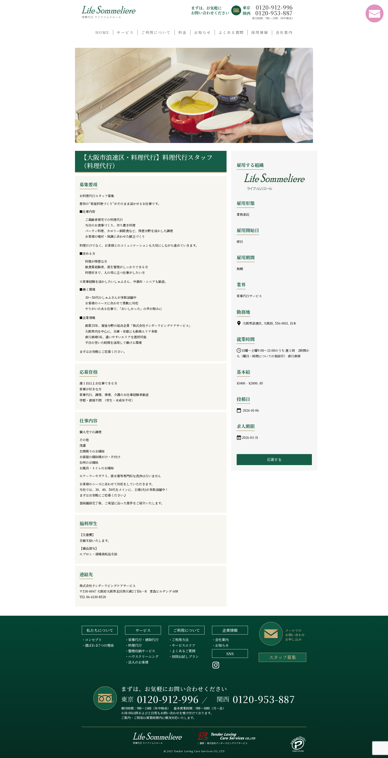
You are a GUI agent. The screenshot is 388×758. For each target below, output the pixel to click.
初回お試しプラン (185, 656)
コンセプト (93, 639)
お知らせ (202, 32)
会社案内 (284, 32)
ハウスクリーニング (143, 656)
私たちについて (99, 630)
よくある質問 (231, 32)
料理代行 (135, 645)
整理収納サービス (141, 650)
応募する (274, 459)
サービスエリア (183, 645)
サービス (125, 32)
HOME (102, 32)
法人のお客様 (138, 662)
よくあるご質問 (183, 650)
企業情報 (230, 630)
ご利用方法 (180, 639)
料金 (182, 32)
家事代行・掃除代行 (143, 639)
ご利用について (156, 32)
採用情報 (259, 32)
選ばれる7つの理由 (99, 645)
